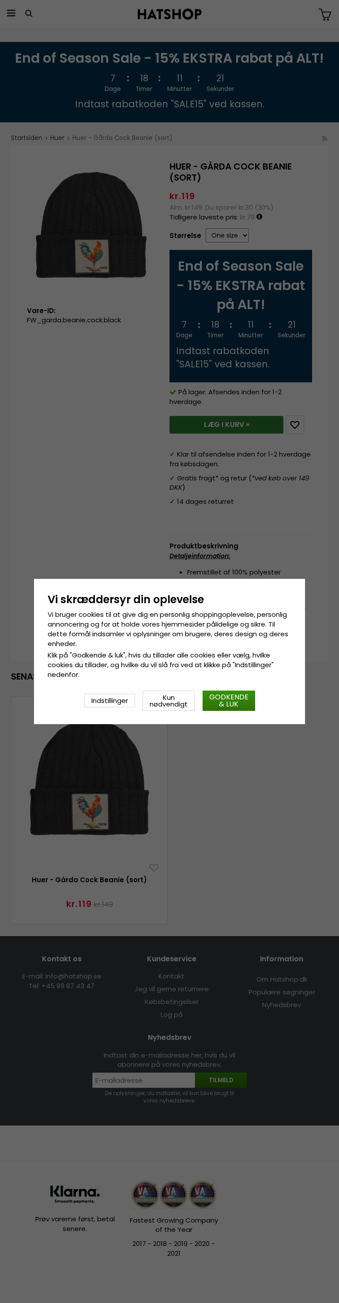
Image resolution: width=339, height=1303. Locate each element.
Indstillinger (109, 700)
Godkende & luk (229, 700)
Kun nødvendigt (169, 701)
